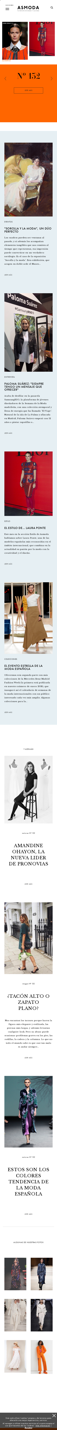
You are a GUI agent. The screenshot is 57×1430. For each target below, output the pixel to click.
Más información (43, 1425)
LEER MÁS (8, 275)
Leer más (28, 90)
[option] (28, 92)
